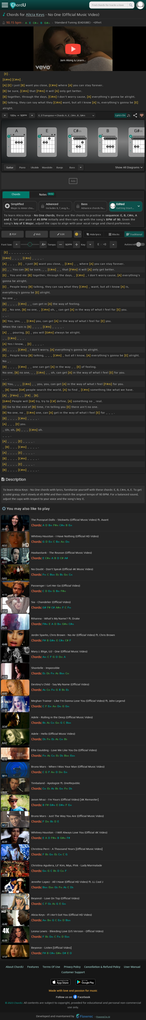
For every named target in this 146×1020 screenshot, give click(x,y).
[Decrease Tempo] (5, 115)
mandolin (47, 167)
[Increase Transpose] (113, 244)
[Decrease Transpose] (90, 244)
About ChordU (15, 966)
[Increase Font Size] (43, 244)
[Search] (130, 5)
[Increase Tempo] (32, 115)
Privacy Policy (72, 966)
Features (33, 966)
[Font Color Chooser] (78, 234)
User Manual (132, 966)
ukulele (35, 167)
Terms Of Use (51, 966)
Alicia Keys (35, 14)
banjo (59, 167)
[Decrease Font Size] (16, 244)
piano (22, 167)
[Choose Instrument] (80, 167)
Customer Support (73, 972)
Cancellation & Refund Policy (102, 966)
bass (72, 167)
